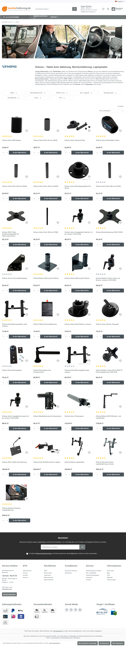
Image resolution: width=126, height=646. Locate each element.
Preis (61, 97)
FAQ (108, 575)
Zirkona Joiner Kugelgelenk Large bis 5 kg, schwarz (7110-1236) (15, 417)
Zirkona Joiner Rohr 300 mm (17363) (45, 232)
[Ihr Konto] (108, 9)
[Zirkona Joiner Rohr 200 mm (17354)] (110, 170)
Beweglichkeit (12, 97)
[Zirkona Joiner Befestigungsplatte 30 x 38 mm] (79, 170)
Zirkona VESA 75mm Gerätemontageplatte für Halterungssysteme (10, 234)
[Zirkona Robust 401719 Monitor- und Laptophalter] (110, 400)
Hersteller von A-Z (40, 17)
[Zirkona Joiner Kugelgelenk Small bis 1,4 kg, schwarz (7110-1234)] (79, 216)
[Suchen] (74, 9)
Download (89, 577)
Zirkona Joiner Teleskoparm (74, 416)
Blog (108, 573)
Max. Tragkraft (84, 93)
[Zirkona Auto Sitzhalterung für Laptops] (47, 446)
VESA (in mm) (60, 93)
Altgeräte (110, 577)
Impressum (47, 575)
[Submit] (82, 547)
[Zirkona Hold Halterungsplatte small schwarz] (16, 308)
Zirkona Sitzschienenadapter (12, 370)
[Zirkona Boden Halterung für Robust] (47, 262)
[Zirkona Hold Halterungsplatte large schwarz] (79, 354)
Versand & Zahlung (71, 570)
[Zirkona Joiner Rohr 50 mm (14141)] (47, 124)
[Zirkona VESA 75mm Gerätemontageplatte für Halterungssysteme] (16, 216)
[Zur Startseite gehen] (16, 9)
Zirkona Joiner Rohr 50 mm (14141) (45, 140)
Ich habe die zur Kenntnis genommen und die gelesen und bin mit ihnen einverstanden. (63, 553)
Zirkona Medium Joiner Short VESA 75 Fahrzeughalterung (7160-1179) (109, 371)
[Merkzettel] (103, 9)
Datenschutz (48, 573)
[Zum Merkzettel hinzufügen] (27, 131)
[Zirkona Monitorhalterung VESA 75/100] (110, 216)
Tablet (12, 93)
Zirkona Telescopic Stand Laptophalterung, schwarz (105, 463)
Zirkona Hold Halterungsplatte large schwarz (77, 371)
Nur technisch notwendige (87, 643)
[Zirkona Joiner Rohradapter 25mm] (110, 124)
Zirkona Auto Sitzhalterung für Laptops (46, 462)
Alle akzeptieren (117, 643)
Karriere (25, 577)
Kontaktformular (7, 589)
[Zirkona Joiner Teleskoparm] (79, 400)
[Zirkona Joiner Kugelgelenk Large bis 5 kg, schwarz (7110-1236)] (16, 400)
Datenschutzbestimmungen (44, 553)
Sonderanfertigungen (92, 575)
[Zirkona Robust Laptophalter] (79, 446)
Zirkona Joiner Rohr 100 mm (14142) (14, 186)
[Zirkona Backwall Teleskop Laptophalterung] (16, 492)
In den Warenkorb (19, 152)
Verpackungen (111, 579)
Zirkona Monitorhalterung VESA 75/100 (109, 232)
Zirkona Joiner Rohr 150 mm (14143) (45, 186)
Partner (25, 573)
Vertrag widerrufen (9, 594)
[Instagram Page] (71, 610)
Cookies (88, 579)
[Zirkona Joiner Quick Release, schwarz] (79, 308)
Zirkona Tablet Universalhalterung (45, 324)
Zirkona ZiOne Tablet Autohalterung (14, 462)
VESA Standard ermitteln (93, 570)
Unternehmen (27, 570)
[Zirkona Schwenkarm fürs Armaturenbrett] (47, 354)
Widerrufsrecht (48, 577)
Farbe (36, 97)
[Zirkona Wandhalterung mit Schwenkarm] (47, 400)
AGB (72, 553)
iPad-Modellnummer (36, 93)
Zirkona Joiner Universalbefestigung (14, 278)
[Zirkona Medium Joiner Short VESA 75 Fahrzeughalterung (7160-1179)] (110, 354)
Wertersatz (68, 573)
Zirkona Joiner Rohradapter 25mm (107, 140)
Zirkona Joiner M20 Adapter (11, 140)
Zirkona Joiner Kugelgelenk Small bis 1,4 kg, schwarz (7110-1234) (79, 233)
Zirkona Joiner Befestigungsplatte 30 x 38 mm (78, 187)
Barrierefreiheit (48, 579)
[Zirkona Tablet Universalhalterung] (47, 308)
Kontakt (53, 17)
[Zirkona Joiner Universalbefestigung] (16, 262)
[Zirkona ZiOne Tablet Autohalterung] (16, 446)
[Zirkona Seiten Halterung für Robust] (79, 262)
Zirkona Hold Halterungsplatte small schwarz (14, 325)
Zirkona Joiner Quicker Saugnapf (107, 324)
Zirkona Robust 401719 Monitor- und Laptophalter (108, 417)
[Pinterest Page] (75, 610)
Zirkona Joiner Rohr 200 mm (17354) (108, 186)
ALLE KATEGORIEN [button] (12, 17)
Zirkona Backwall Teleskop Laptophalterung (11, 509)
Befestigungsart (109, 93)
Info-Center (110, 570)
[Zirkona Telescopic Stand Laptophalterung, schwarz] (110, 446)
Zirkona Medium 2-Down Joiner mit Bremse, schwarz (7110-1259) (108, 279)
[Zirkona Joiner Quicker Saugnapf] (110, 308)
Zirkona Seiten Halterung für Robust (77, 278)
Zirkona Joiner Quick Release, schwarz (78, 324)
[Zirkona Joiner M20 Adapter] (16, 124)
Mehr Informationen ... (55, 643)
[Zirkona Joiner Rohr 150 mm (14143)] (47, 170)
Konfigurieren (104, 643)
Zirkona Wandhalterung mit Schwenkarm (47, 416)
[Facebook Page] (66, 610)
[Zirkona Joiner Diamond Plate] (79, 124)
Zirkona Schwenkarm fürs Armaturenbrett (42, 371)
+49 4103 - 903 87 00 (9, 576)
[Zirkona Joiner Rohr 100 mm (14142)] (16, 170)
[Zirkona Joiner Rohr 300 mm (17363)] (47, 216)
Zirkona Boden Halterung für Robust (45, 278)
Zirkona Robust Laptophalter (74, 462)
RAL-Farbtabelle (91, 573)
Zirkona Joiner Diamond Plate (75, 140)
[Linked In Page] (80, 610)
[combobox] (53, 9)
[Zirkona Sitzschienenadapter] (16, 354)
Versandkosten (58, 631)
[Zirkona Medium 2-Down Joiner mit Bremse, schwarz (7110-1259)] (110, 262)
